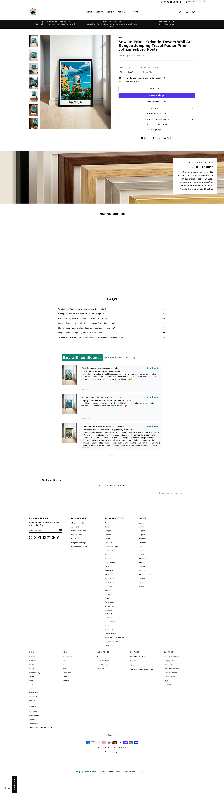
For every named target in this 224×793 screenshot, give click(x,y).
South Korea (67, 673)
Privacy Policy (169, 677)
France (141, 582)
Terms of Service (170, 673)
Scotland (141, 566)
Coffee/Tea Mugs (111, 547)
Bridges (108, 531)
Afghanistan (67, 657)
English (192, 1)
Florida (32, 665)
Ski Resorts (109, 602)
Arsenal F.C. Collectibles (114, 638)
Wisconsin (33, 700)
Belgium (141, 531)
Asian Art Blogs (102, 665)
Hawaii (31, 681)
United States (110, 606)
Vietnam (66, 681)
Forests (108, 558)
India (65, 669)
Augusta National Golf (113, 641)
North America (110, 586)
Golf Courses (110, 562)
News (98, 657)
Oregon (32, 688)
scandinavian (110, 622)
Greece (141, 586)
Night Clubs (109, 582)
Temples (108, 626)
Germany (142, 543)
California (33, 661)
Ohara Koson (76, 539)
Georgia (32, 669)
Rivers (107, 598)
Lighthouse (109, 618)
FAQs (135, 12)
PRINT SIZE (124, 67)
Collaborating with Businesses (41, 727)
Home (89, 12)
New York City (34, 673)
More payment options (156, 101)
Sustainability (34, 716)
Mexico (107, 590)
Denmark (142, 539)
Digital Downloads (156, 124)
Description (157, 108)
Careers (32, 720)
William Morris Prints (79, 547)
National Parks (110, 578)
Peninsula (109, 594)
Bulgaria (141, 535)
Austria (141, 527)
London (141, 554)
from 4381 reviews (125, 357)
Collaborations (34, 724)
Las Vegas (109, 645)
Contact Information (171, 669)
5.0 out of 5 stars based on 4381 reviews (117, 771)
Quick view (49, 271)
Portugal (141, 578)
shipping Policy (169, 661)
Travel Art (100, 669)
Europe (107, 554)
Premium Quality (156, 114)
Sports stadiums (111, 634)
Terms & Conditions (171, 657)
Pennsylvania (34, 692)
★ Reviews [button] (14, 784)
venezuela (109, 630)
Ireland (141, 551)
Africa (107, 523)
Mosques (108, 610)
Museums (108, 574)
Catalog (99, 12)
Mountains (109, 570)
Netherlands (143, 558)
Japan (65, 665)
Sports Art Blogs (102, 661)
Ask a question (156, 130)
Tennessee (33, 696)
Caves (107, 539)
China (65, 661)
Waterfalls (109, 614)
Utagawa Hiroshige (78, 543)
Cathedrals (109, 543)
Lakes (107, 566)
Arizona (32, 657)
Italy (140, 547)
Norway (141, 562)
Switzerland (142, 570)
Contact (110, 12)
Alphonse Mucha (77, 523)
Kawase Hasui (76, 535)
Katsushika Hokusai (79, 531)
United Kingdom (144, 574)
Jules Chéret (76, 527)
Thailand (66, 677)
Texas (31, 677)
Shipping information (157, 119)
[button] (109, 456)
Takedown (168, 684)
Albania (141, 523)
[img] (111, 357)
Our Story (33, 712)
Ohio (31, 684)
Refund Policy (169, 665)
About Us (122, 12)
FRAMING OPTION (150, 67)
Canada (108, 535)
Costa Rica (109, 551)
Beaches (108, 527)
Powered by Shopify (112, 752)
